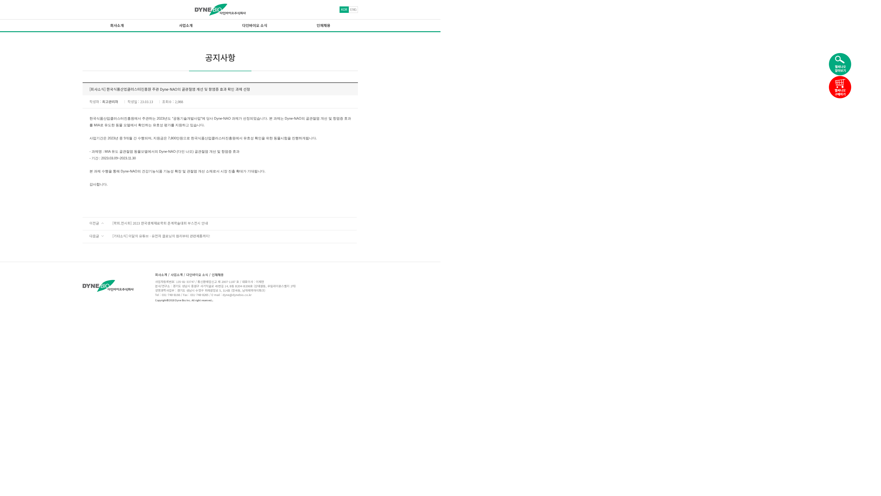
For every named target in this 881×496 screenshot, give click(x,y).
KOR (344, 9)
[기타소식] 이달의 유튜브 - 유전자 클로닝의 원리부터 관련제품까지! (161, 236)
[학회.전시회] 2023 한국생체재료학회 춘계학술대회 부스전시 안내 (160, 223)
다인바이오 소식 (198, 274)
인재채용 (218, 274)
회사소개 (162, 274)
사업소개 (178, 274)
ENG (353, 9)
